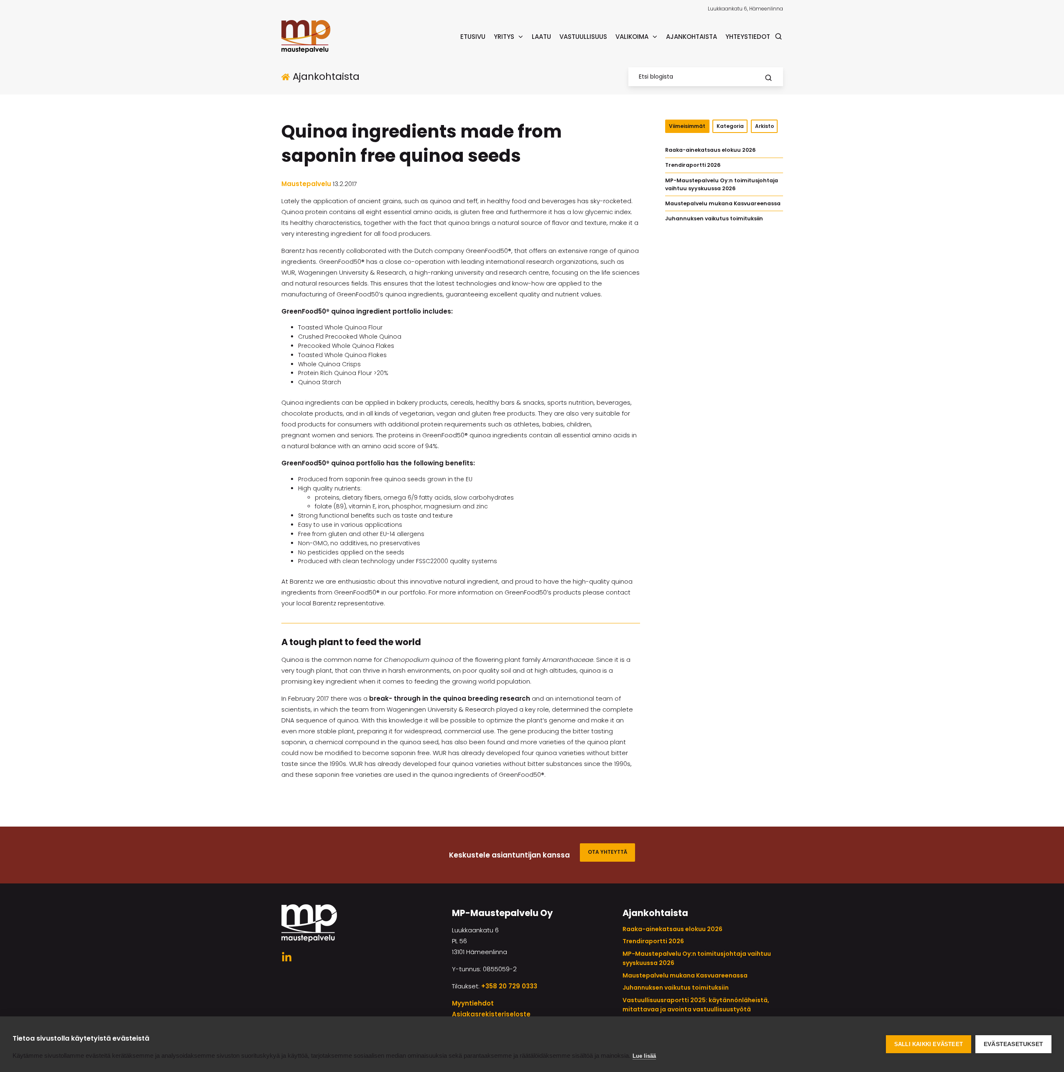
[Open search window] (776, 36)
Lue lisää (644, 1056)
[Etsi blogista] (768, 78)
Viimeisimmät (687, 126)
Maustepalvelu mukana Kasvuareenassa (723, 203)
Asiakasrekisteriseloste (491, 1014)
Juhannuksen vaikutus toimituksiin (714, 218)
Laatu (541, 36)
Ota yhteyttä (607, 851)
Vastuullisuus (583, 36)
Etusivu (472, 36)
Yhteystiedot (747, 36)
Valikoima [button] (631, 36)
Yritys (504, 36)
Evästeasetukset (1013, 1044)
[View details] (286, 957)
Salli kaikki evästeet (928, 1044)
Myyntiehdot (473, 1003)
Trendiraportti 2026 (693, 164)
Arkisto (764, 126)
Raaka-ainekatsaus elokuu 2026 (710, 149)
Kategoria (730, 126)
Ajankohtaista (691, 36)
